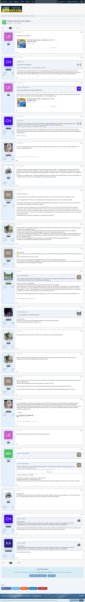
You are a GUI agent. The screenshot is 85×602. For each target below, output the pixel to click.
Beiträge (4, 73)
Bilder (4, 75)
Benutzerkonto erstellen (38, 575)
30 (8, 28)
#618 (81, 490)
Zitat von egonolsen (22, 312)
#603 (81, 83)
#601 (81, 32)
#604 (81, 116)
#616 (81, 430)
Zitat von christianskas (23, 87)
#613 (81, 354)
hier (49, 407)
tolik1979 (10, 23)
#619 (81, 514)
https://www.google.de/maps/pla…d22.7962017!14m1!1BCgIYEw (31, 126)
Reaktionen (5, 72)
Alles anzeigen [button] (49, 471)
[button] (61, 1)
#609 (81, 248)
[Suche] (82, 1)
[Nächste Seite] (19, 28)
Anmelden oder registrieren (73, 1)
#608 (81, 224)
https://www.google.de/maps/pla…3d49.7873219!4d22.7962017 (30, 67)
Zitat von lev (20, 62)
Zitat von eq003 (21, 518)
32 (12, 28)
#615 (81, 399)
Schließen (81, 600)
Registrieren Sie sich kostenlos (45, 572)
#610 (81, 271)
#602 (81, 57)
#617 (81, 449)
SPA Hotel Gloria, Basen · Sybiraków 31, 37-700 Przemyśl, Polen (40, 40)
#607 (81, 190)
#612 (81, 331)
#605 (81, 143)
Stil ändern (81, 595)
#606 (81, 166)
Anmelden (51, 575)
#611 (81, 307)
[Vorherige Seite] (2, 28)
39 (16, 28)
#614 (81, 376)
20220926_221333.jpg (21, 135)
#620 (81, 538)
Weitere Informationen (74, 600)
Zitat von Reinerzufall (22, 275)
